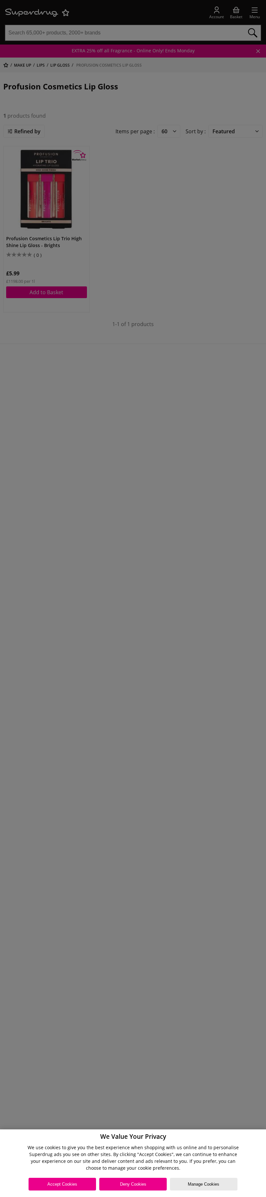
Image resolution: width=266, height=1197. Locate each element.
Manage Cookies (203, 1184)
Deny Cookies (133, 1184)
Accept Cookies (62, 1184)
